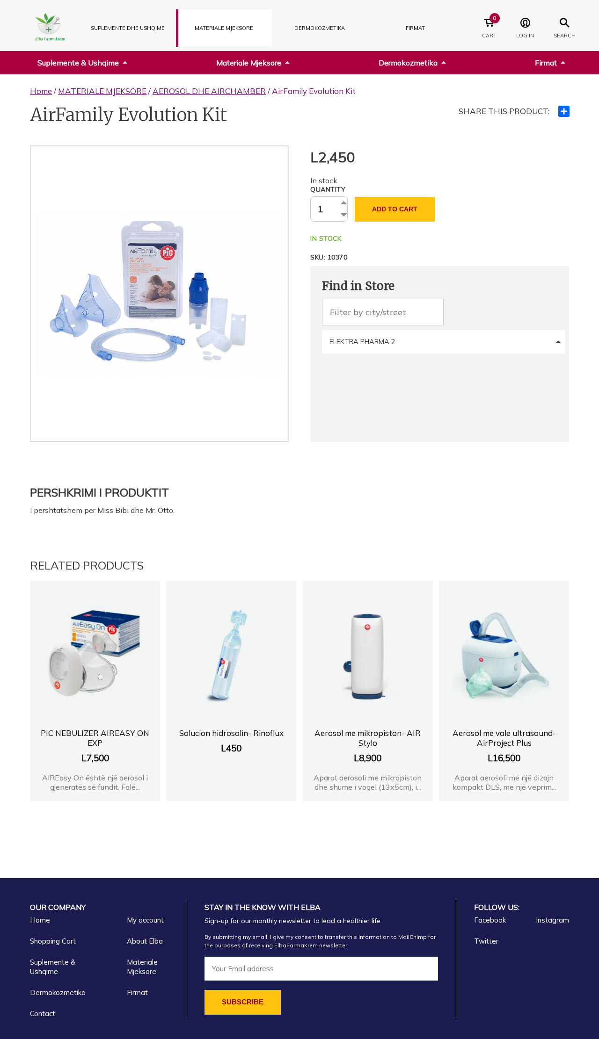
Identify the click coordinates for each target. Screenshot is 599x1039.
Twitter (486, 941)
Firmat (415, 28)
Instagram (552, 920)
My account (145, 920)
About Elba (145, 941)
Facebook (490, 920)
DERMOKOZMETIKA (319, 28)
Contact (42, 1013)
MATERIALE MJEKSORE (224, 28)
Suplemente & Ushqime (78, 62)
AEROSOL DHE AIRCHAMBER (209, 91)
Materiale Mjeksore (248, 62)
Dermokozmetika (408, 62)
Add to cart (394, 209)
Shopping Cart (53, 941)
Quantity (327, 189)
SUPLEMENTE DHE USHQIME (128, 28)
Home (41, 91)
